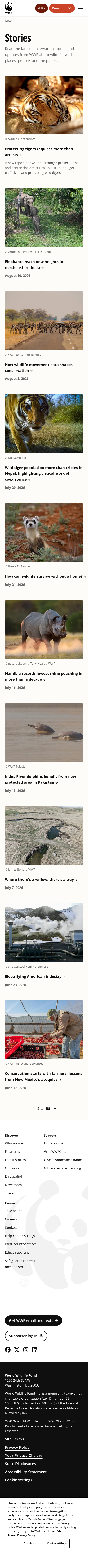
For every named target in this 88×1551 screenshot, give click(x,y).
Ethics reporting (17, 1252)
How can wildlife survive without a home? (44, 576)
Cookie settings (18, 1480)
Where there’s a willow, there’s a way (39, 879)
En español (13, 1176)
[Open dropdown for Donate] (70, 8)
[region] (44, 1524)
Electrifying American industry (33, 976)
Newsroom (13, 1185)
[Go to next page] (55, 1108)
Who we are (14, 1143)
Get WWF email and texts (31, 1320)
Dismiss (29, 1543)
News (8, 20)
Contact (11, 1227)
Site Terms (14, 1439)
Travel (9, 1193)
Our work (12, 1168)
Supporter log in (23, 1335)
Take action (14, 1211)
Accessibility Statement (26, 1471)
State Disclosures (20, 1463)
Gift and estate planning (62, 1168)
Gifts (41, 8)
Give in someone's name (63, 1160)
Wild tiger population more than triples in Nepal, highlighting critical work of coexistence (44, 473)
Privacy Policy (17, 1447)
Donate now (53, 1143)
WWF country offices (21, 1244)
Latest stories (15, 1160)
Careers (11, 1219)
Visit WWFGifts (55, 1151)
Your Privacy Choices (24, 1455)
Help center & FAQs (20, 1236)
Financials (12, 1151)
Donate (57, 8)
